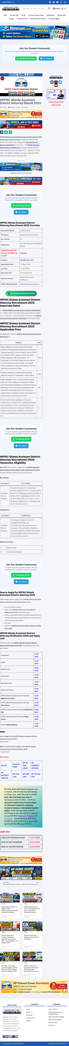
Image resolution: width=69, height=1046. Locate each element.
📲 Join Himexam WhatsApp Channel (21, 293)
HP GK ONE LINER (25, 765)
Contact (28, 1021)
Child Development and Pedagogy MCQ (55, 1013)
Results (11, 19)
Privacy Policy (30, 1018)
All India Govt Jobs (27, 260)
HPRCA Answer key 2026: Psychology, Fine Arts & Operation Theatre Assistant (32, 909)
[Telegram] (54, 2)
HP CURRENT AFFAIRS (35, 765)
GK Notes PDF (52, 1022)
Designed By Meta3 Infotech (58, 1043)
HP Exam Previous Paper (36, 15)
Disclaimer (29, 1015)
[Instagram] (65, 2)
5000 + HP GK (52, 1009)
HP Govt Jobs (14, 15)
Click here (35, 837)
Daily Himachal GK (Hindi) (56, 1017)
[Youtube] (57, 2)
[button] (1, 132)
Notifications (50, 15)
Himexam (23, 253)
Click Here (35, 846)
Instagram (8, 819)
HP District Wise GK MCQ (38, 19)
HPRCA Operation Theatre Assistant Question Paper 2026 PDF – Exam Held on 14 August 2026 (9, 939)
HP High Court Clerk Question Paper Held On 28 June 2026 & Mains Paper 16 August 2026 (9, 968)
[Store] (16, 1036)
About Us (29, 1012)
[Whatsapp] (61, 2)
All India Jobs (61, 15)
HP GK (23, 15)
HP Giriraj (51, 1025)
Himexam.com (32, 789)
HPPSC (30, 145)
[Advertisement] (56, 208)
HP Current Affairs (54, 19)
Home (5, 15)
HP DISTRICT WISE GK (5, 775)
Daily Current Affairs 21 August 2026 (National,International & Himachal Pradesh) (9, 909)
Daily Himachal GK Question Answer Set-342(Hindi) (31, 937)
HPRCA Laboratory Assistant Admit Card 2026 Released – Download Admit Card (31, 968)
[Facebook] (50, 2)
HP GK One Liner (22, 19)
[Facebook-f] (4, 1036)
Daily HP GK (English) (54, 1020)
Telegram (30, 816)
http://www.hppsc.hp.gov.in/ (30, 284)
